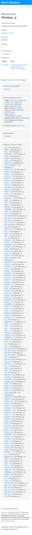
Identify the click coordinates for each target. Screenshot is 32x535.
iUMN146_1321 (10, 335)
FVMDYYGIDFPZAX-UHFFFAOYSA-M (14, 111)
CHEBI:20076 (18, 102)
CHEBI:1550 (22, 100)
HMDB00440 (8, 122)
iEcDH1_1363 (10, 163)
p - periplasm (5, 54)
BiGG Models (10, 2)
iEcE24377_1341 (7, 33)
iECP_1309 (9, 288)
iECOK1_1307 (10, 284)
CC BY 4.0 (21, 126)
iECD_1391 (9, 160)
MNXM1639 (25, 118)
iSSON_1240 (9, 207)
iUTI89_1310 (9, 339)
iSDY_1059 (9, 326)
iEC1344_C (9, 361)
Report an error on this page (13, 79)
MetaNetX (14, 126)
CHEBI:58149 (18, 104)
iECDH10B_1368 (11, 169)
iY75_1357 (9, 213)
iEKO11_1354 (10, 191)
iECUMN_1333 (10, 187)
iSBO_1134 (9, 200)
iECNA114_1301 (11, 275)
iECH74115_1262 (11, 266)
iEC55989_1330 (10, 154)
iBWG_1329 (9, 149)
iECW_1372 (9, 189)
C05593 (18, 106)
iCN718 (7, 357)
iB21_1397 (9, 152)
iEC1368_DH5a (10, 224)
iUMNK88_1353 (10, 209)
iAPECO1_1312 (10, 229)
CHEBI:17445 (9, 102)
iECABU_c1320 (10, 246)
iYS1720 (8, 227)
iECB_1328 (9, 156)
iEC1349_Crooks (11, 218)
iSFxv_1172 (9, 205)
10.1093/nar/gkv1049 (8, 521)
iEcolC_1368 (9, 182)
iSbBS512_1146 (11, 198)
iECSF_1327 (9, 297)
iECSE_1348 (9, 185)
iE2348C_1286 (10, 240)
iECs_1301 (9, 293)
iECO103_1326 (10, 176)
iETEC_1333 (9, 194)
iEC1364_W (9, 220)
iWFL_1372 (9, 211)
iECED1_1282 (10, 264)
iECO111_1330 (10, 178)
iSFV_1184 (9, 202)
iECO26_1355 (10, 180)
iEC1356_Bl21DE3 (11, 216)
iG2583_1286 (10, 313)
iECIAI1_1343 (10, 174)
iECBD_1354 (9, 158)
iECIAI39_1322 (10, 273)
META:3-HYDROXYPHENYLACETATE (13, 115)
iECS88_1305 (10, 291)
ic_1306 (8, 238)
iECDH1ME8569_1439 (13, 165)
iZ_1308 (8, 344)
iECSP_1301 (9, 302)
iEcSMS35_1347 (11, 300)
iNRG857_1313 (10, 317)
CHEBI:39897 (9, 104)
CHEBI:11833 (14, 100)
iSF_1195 (8, 147)
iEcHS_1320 (9, 171)
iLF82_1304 (9, 315)
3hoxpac (8, 89)
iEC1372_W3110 (11, 222)
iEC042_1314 (10, 242)
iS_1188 (8, 196)
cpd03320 (19, 108)
